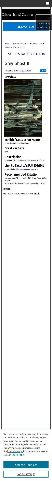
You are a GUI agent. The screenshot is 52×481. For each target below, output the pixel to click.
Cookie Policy (18, 455)
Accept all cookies (26, 465)
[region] (26, 455)
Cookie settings (15, 451)
